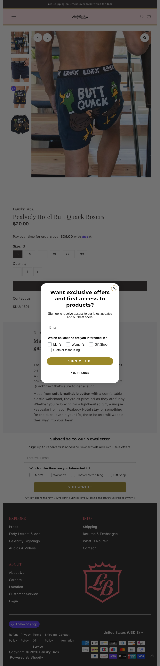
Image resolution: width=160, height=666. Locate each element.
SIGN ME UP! (80, 361)
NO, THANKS (80, 373)
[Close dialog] (114, 288)
